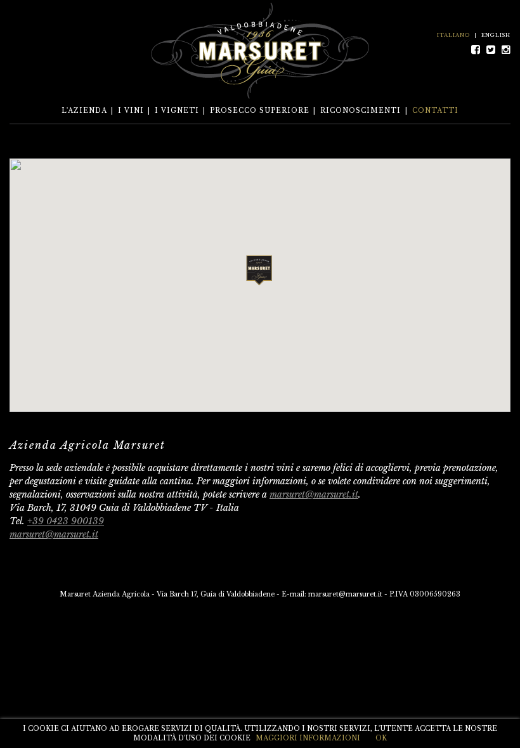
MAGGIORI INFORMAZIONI (308, 738)
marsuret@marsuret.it (314, 494)
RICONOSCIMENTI (360, 110)
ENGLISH (495, 35)
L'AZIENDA (84, 110)
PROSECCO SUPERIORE (259, 110)
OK (381, 738)
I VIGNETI (177, 110)
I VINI (131, 110)
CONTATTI (435, 110)
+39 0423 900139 (65, 521)
